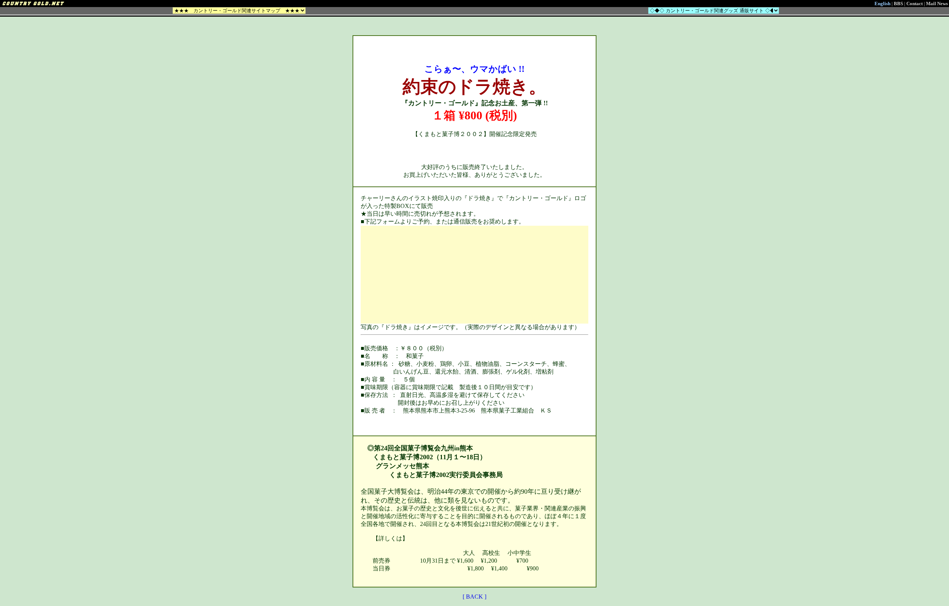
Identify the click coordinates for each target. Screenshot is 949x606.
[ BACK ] (474, 596)
